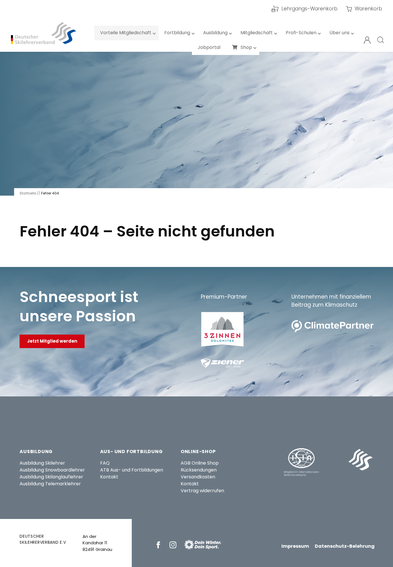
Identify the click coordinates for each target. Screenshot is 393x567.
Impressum (295, 546)
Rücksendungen (199, 470)
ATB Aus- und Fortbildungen (131, 470)
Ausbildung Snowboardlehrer (52, 470)
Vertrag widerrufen (202, 490)
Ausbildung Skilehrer (42, 463)
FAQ (105, 463)
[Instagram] (173, 544)
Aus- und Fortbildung (131, 451)
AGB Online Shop (200, 463)
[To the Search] (381, 40)
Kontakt (109, 477)
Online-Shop (198, 451)
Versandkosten (198, 477)
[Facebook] (159, 544)
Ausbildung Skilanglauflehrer (51, 477)
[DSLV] (43, 33)
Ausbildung (36, 451)
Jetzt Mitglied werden (52, 341)
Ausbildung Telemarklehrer (50, 483)
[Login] (367, 40)
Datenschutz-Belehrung (345, 546)
